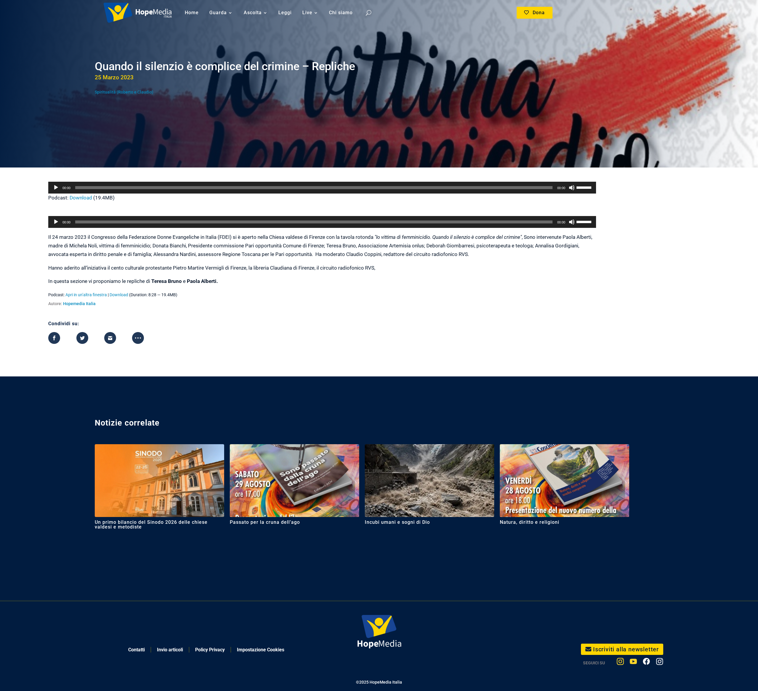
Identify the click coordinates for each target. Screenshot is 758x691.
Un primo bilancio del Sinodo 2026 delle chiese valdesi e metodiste (151, 524)
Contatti (136, 650)
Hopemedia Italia (79, 303)
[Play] (56, 188)
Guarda (218, 12)
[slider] (584, 187)
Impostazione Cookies (260, 650)
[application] (322, 188)
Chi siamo (341, 12)
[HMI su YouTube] (633, 663)
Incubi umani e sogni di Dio (397, 522)
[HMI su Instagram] (620, 663)
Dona (539, 12)
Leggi (285, 12)
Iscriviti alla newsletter (626, 649)
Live (307, 12)
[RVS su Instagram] (659, 663)
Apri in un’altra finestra (86, 294)
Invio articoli (170, 650)
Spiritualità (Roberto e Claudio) (124, 92)
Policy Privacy (210, 650)
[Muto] (572, 188)
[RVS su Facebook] (646, 663)
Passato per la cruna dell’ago (265, 522)
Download (81, 198)
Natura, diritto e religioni (529, 522)
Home (192, 12)
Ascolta (253, 12)
